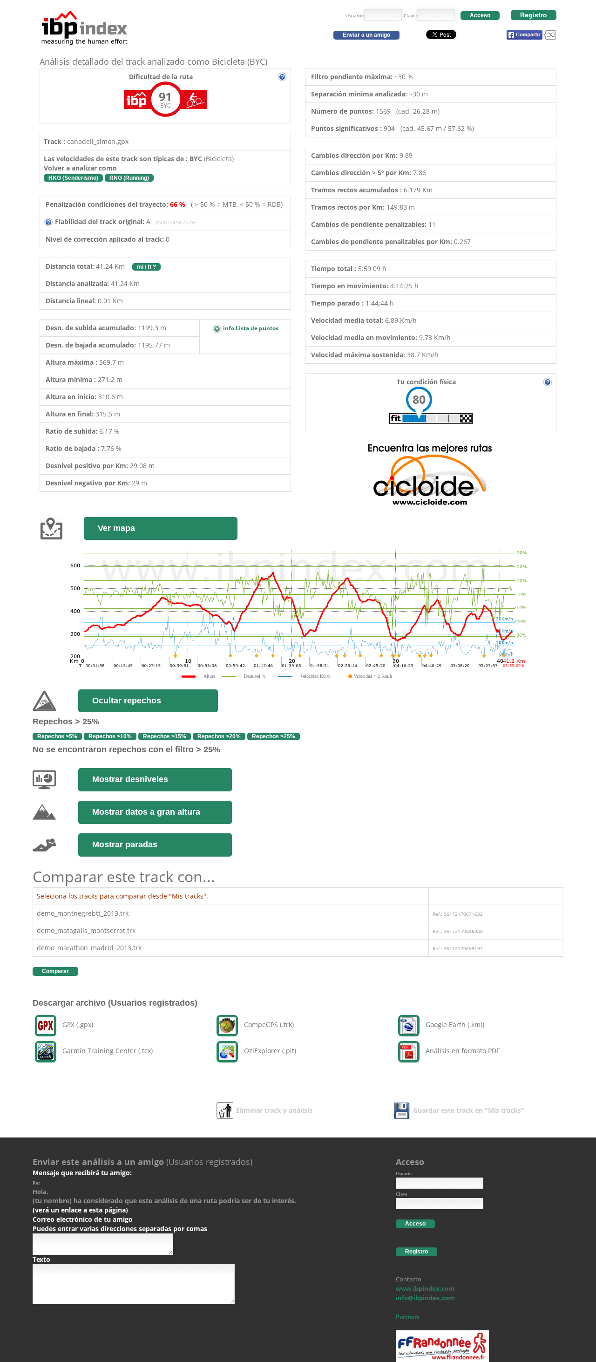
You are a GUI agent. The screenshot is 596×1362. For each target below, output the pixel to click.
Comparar (55, 971)
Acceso (480, 15)
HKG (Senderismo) (73, 178)
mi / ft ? (146, 267)
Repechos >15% (164, 736)
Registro (533, 15)
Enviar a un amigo (366, 35)
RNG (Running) (129, 178)
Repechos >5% (57, 736)
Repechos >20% (219, 736)
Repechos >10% (110, 736)
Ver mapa (116, 528)
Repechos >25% (273, 736)
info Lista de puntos (250, 328)
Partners (408, 1317)
